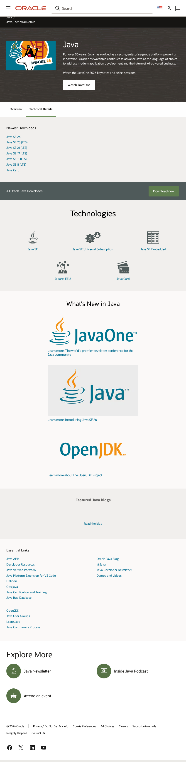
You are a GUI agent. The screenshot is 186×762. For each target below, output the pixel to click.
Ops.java (12, 586)
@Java (101, 564)
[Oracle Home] (31, 8)
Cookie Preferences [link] (84, 726)
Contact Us (38, 733)
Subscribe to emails (144, 726)
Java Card (13, 170)
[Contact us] (178, 8)
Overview (16, 109)
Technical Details (40, 109)
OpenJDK (12, 610)
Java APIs (12, 559)
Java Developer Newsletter (114, 570)
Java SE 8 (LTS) (16, 164)
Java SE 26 (13, 137)
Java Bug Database (19, 597)
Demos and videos (109, 575)
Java (9, 17)
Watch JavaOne (79, 85)
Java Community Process (23, 627)
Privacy (37, 726)
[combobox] (102, 8)
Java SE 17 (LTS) (16, 153)
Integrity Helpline (16, 733)
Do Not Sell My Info (56, 726)
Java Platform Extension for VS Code (31, 575)
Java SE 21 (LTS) (16, 147)
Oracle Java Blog (108, 559)
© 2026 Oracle (15, 726)
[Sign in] (168, 8)
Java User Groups (18, 616)
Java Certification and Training (26, 592)
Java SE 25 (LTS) (16, 142)
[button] (8, 8)
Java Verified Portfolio (21, 570)
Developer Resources (20, 564)
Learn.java (13, 621)
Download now (163, 191)
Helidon (11, 581)
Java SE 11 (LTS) (16, 159)
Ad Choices (107, 726)
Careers (123, 726)
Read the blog (93, 523)
